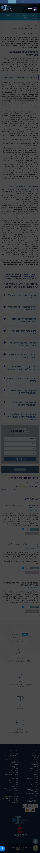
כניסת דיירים (20, 1)
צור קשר (27, 1)
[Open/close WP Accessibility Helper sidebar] (2, 848)
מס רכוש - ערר (12, 1)
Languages (34, 1)
